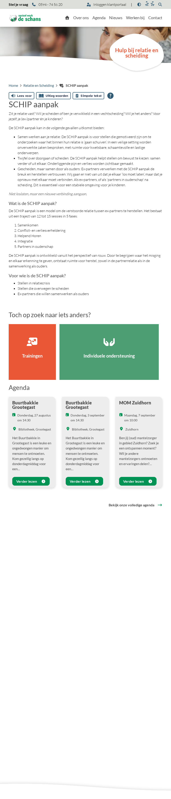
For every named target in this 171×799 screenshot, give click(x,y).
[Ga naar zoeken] (160, 4)
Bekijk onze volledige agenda (131, 505)
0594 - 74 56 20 (50, 4)
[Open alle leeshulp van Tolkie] (110, 96)
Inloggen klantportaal (109, 4)
